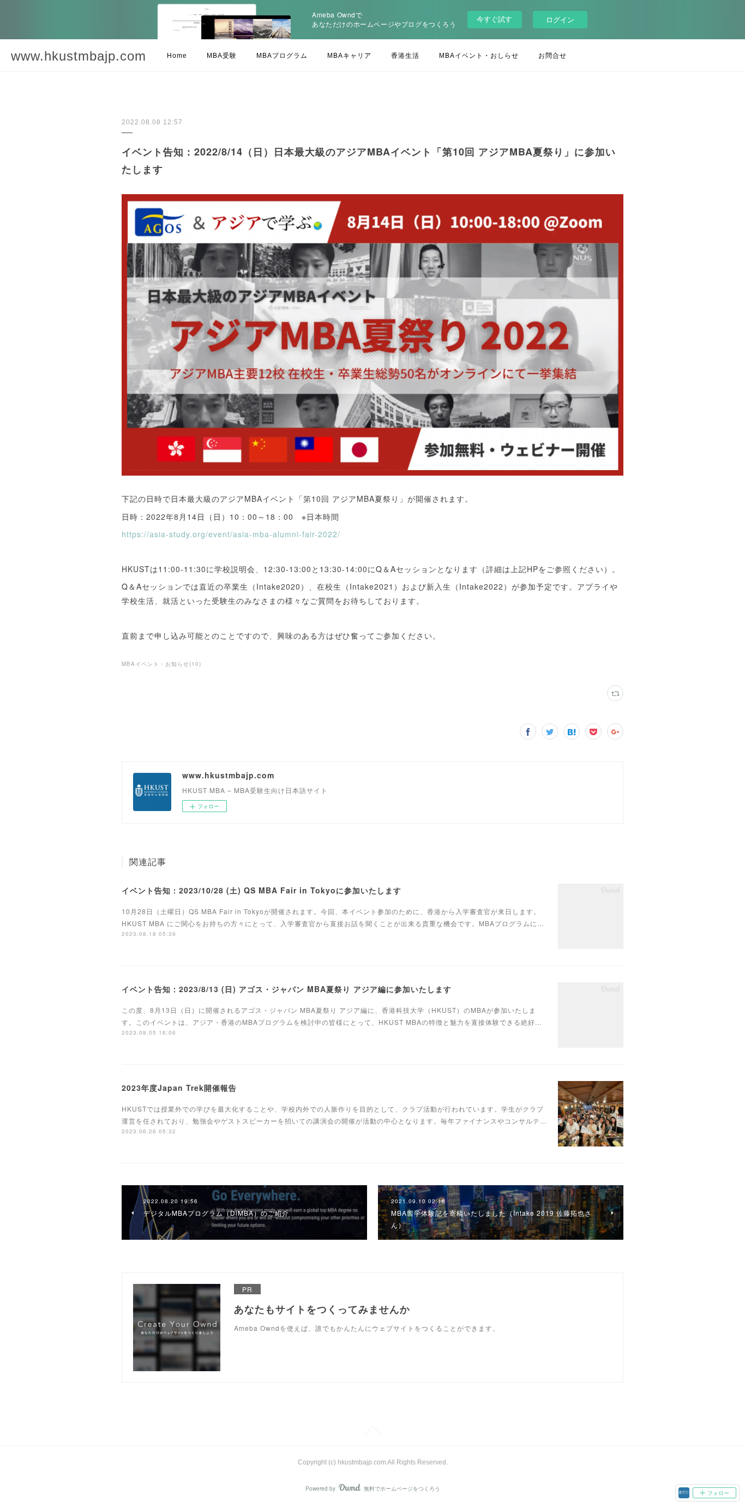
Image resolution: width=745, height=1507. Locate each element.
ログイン (560, 19)
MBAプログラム (282, 55)
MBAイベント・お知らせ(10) (161, 664)
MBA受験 (222, 55)
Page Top (372, 1432)
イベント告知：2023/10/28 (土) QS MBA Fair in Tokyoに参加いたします (261, 890)
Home (177, 55)
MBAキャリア (349, 55)
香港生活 (405, 55)
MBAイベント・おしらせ (479, 55)
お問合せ (552, 55)
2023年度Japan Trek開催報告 (179, 1087)
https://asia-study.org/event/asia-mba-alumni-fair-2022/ (231, 534)
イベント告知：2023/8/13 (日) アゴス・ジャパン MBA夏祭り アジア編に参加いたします (287, 988)
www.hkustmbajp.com (78, 56)
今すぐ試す (494, 19)
